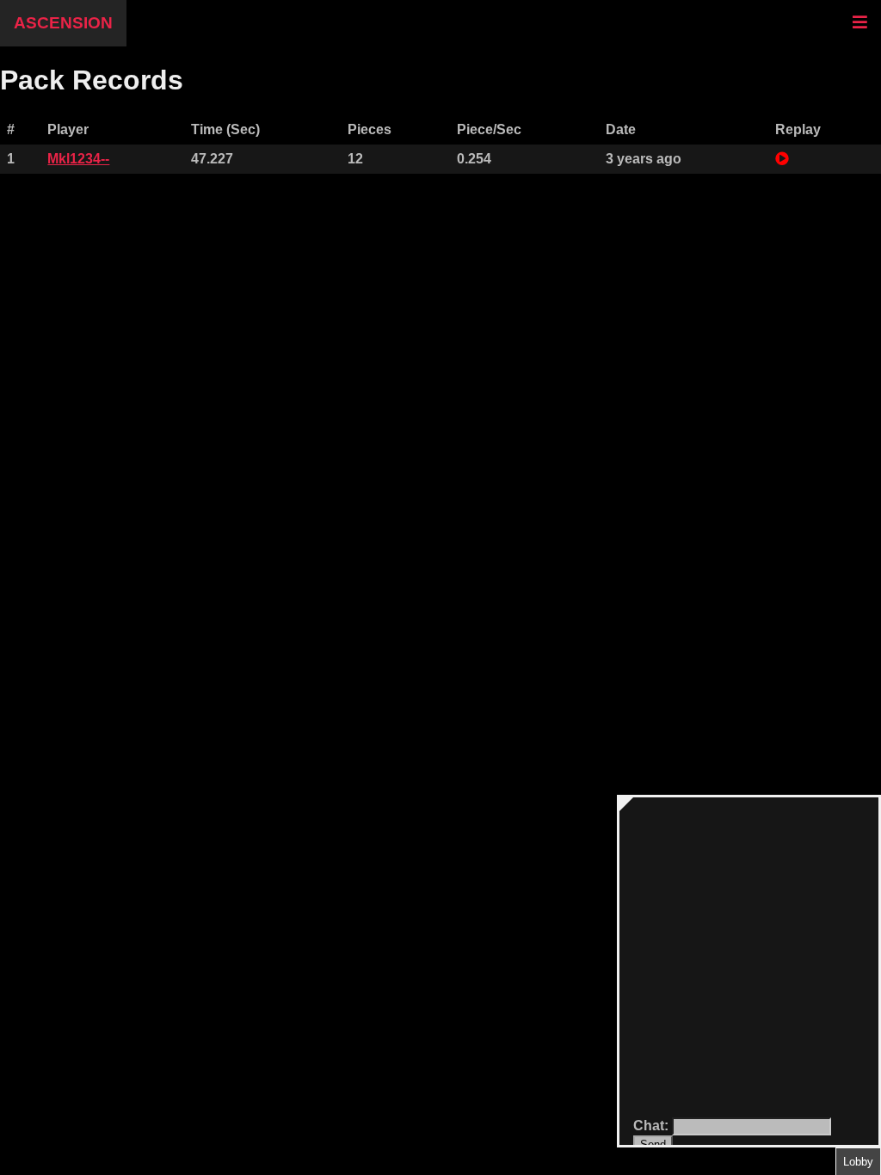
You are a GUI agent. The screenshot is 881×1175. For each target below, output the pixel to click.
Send (653, 1144)
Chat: (652, 1125)
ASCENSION (63, 23)
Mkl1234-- (78, 158)
